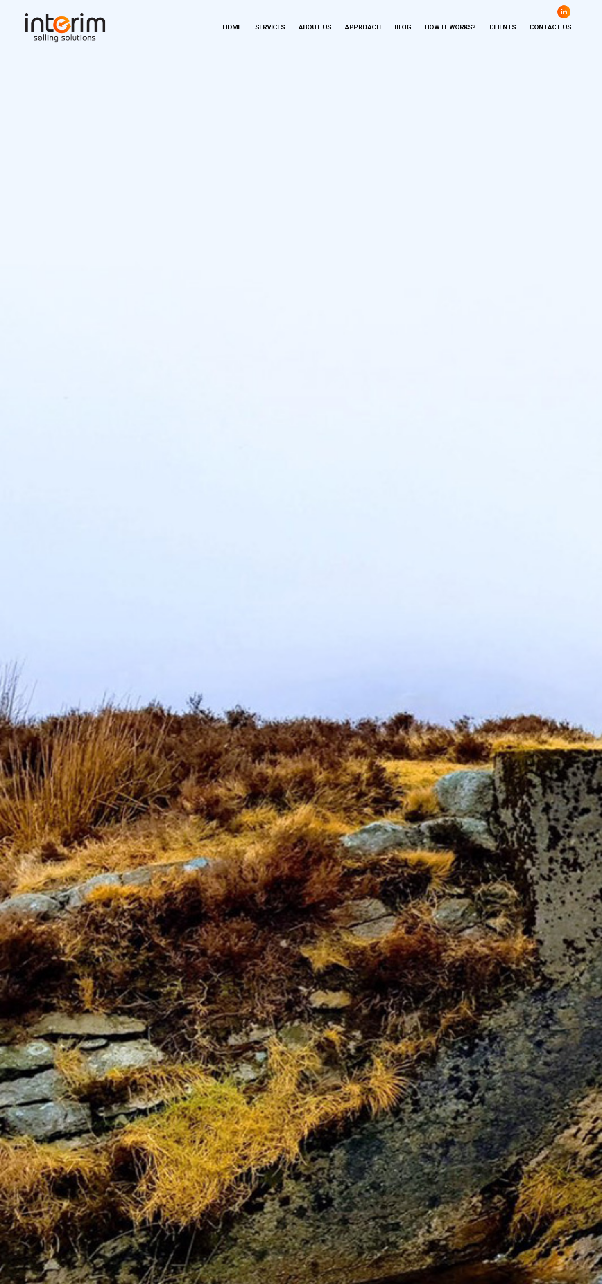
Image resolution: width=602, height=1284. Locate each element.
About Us (315, 27)
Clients (502, 27)
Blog (402, 27)
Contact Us (550, 27)
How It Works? (450, 27)
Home (232, 27)
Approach (363, 27)
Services (270, 27)
